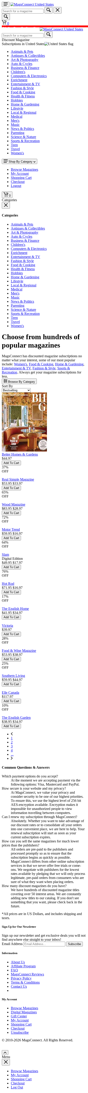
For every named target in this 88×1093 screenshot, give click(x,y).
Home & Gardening (25, 104)
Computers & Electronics (29, 76)
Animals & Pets (22, 51)
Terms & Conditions (25, 982)
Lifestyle (17, 108)
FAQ (14, 970)
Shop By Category (20, 161)
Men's (15, 120)
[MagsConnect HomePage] (32, 4)
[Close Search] (57, 10)
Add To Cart (11, 463)
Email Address (12, 944)
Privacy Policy (21, 978)
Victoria (7, 625)
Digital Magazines (24, 1012)
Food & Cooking (23, 92)
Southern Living (13, 676)
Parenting (17, 133)
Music (15, 125)
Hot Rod (8, 584)
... (12, 754)
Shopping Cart (21, 1024)
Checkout (18, 1028)
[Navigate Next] (12, 758)
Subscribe (74, 944)
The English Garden (16, 717)
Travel (15, 149)
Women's (17, 153)
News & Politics (22, 129)
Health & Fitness (23, 96)
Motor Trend (11, 529)
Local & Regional (23, 112)
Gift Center (19, 1016)
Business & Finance (25, 68)
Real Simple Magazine (18, 479)
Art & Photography (24, 60)
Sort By (7, 386)
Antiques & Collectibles (28, 56)
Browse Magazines (24, 1008)
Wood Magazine (13, 504)
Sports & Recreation (25, 141)
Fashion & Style (22, 88)
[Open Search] (6, 17)
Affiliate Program (23, 966)
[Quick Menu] (5, 4)
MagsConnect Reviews (27, 974)
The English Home (15, 609)
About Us (18, 962)
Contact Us (19, 986)
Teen (14, 145)
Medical (16, 116)
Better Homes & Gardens (20, 454)
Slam (5, 554)
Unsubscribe (20, 1032)
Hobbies (17, 100)
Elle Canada (10, 692)
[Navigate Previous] (12, 734)
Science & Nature (23, 137)
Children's (18, 72)
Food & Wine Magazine (19, 651)
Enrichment (19, 80)
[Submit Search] (48, 10)
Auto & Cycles (21, 64)
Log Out (17, 1087)
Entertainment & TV (25, 84)
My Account (20, 1020)
